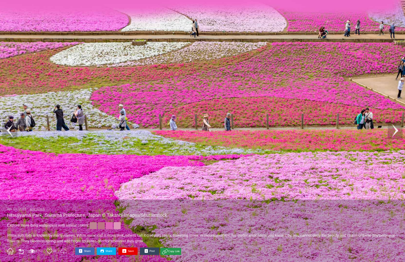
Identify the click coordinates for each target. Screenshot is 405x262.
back (21, 251)
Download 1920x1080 (63, 251)
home (10, 251)
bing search (37, 209)
